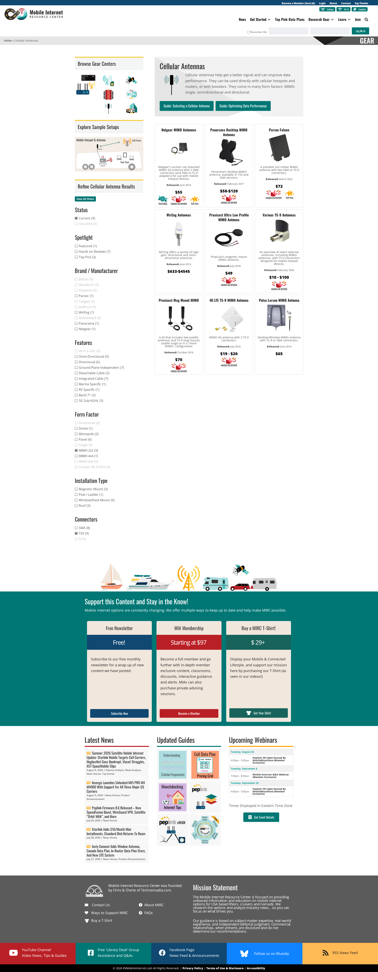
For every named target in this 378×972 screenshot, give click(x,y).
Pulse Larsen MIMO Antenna (279, 300)
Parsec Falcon (279, 129)
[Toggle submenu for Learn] (349, 19)
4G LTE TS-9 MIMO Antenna (228, 300)
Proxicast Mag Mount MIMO (179, 300)
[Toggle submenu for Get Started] (269, 19)
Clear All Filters (85, 198)
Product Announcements (132, 859)
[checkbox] (109, 218)
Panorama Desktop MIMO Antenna (228, 132)
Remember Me (258, 32)
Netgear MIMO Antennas (178, 129)
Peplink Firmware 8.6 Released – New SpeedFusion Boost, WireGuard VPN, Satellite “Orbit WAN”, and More (116, 812)
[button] (366, 19)
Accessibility (256, 968)
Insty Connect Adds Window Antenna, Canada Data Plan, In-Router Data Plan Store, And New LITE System (116, 851)
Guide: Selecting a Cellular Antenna (187, 105)
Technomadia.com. (156, 890)
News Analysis (133, 770)
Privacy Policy (193, 968)
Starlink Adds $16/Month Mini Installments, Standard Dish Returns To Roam (116, 831)
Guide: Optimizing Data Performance (243, 105)
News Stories (94, 773)
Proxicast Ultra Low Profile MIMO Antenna (229, 217)
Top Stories (108, 773)
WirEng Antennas (179, 214)
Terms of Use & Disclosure (225, 968)
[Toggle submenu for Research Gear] (332, 19)
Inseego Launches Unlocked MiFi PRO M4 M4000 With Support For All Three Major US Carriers (116, 787)
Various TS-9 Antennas (279, 214)
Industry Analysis (115, 770)
